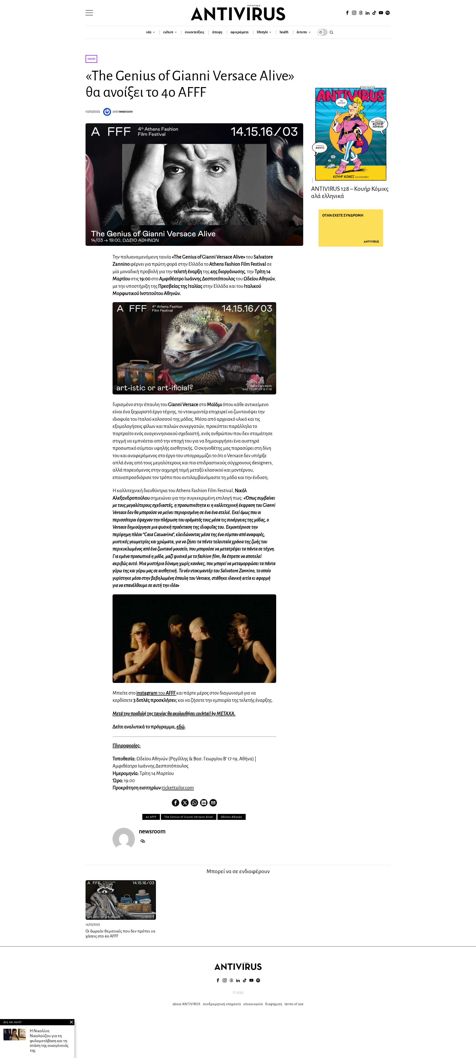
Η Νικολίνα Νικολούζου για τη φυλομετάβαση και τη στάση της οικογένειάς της (49, 1041)
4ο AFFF (151, 816)
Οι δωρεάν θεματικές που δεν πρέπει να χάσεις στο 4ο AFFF (120, 933)
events (91, 59)
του (156, 693)
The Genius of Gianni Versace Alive (188, 816)
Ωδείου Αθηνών (231, 816)
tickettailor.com (178, 787)
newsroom (126, 111)
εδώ (181, 726)
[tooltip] (347, 13)
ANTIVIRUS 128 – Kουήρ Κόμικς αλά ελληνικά (349, 192)
